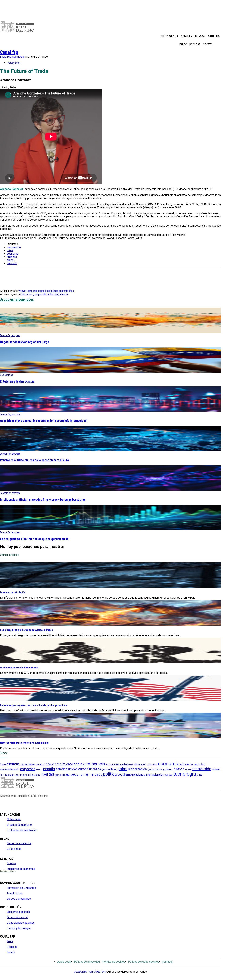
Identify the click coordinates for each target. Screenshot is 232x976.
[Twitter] (8, 874)
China (3, 764)
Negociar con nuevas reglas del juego (24, 342)
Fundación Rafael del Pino (90, 971)
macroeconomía (75, 774)
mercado (12, 263)
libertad (47, 774)
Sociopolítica (6, 375)
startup (168, 774)
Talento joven (14, 893)
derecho (110, 764)
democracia (94, 764)
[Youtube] (19, 874)
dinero (130, 765)
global (10, 260)
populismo (124, 774)
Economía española (18, 911)
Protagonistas (15, 56)
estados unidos (67, 769)
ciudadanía (27, 764)
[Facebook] (30, 274)
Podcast (12, 946)
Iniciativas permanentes (21, 868)
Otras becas (14, 848)
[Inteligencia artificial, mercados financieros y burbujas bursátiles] (110, 489)
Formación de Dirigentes (21, 887)
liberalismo (34, 774)
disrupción (140, 764)
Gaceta (11, 952)
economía (12, 253)
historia (179, 769)
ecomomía (152, 764)
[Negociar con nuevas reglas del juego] (110, 332)
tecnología (184, 774)
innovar (216, 769)
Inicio (3, 56)
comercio (39, 764)
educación (187, 764)
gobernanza (155, 769)
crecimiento (14, 247)
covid (50, 764)
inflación (188, 769)
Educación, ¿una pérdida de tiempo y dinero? (44, 294)
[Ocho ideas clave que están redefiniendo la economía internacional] (110, 410)
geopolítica (109, 769)
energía (39, 769)
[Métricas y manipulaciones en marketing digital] (110, 737)
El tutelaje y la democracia (17, 381)
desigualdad (121, 764)
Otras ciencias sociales (21, 922)
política (110, 774)
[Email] (54, 274)
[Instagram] (13, 874)
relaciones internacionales (148, 774)
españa (49, 769)
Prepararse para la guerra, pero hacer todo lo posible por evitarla (33, 705)
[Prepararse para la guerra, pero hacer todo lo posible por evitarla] (110, 699)
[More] (67, 274)
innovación (201, 769)
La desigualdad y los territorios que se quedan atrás (34, 539)
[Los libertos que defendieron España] (110, 662)
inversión (24, 774)
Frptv (10, 941)
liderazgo (59, 775)
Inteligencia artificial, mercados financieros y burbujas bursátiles (42, 499)
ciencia (13, 764)
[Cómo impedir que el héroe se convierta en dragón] (110, 624)
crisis (10, 250)
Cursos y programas (19, 898)
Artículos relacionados (17, 299)
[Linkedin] (17, 274)
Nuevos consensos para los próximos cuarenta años (46, 291)
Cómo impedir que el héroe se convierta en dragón (26, 630)
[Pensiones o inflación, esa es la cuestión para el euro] (110, 450)
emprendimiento (9, 769)
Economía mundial (17, 917)
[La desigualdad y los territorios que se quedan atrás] (110, 529)
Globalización (137, 769)
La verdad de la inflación (12, 592)
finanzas (12, 256)
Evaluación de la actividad (22, 830)
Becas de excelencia (19, 843)
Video (199, 775)
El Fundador (14, 819)
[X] (5, 274)
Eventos (11, 863)
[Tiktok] (36, 874)
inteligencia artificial (9, 775)
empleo (200, 764)
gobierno (168, 769)
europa (83, 769)
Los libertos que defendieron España (19, 667)
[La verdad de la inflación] (110, 587)
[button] (216, 44)
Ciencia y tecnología (19, 928)
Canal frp (9, 52)
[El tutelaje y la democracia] (110, 371)
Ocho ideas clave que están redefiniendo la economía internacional (43, 421)
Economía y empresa (10, 335)
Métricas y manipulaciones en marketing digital (24, 742)
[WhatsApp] (42, 274)
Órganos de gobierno (19, 824)
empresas (27, 769)
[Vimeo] (30, 874)
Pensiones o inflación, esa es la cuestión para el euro (34, 460)
